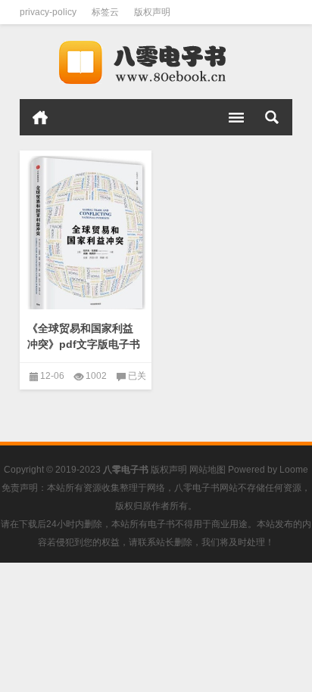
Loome (293, 469)
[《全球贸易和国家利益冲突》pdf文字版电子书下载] (85, 233)
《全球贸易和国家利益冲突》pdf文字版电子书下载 (83, 344)
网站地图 (207, 469)
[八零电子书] (156, 62)
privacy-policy (48, 12)
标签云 (105, 12)
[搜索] (271, 117)
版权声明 (152, 12)
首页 (40, 117)
